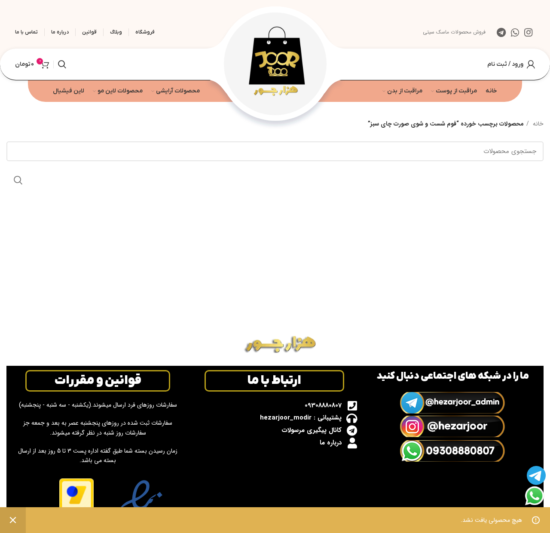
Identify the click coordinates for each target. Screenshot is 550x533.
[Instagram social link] (528, 32)
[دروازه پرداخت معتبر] (76, 502)
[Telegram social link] (501, 32)
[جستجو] (62, 64)
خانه (537, 124)
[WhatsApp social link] (515, 32)
